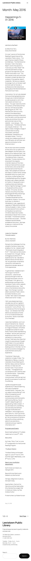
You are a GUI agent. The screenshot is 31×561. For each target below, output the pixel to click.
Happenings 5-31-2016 (13, 18)
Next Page (24, 516)
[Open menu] (27, 3)
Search (5, 552)
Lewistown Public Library (11, 3)
